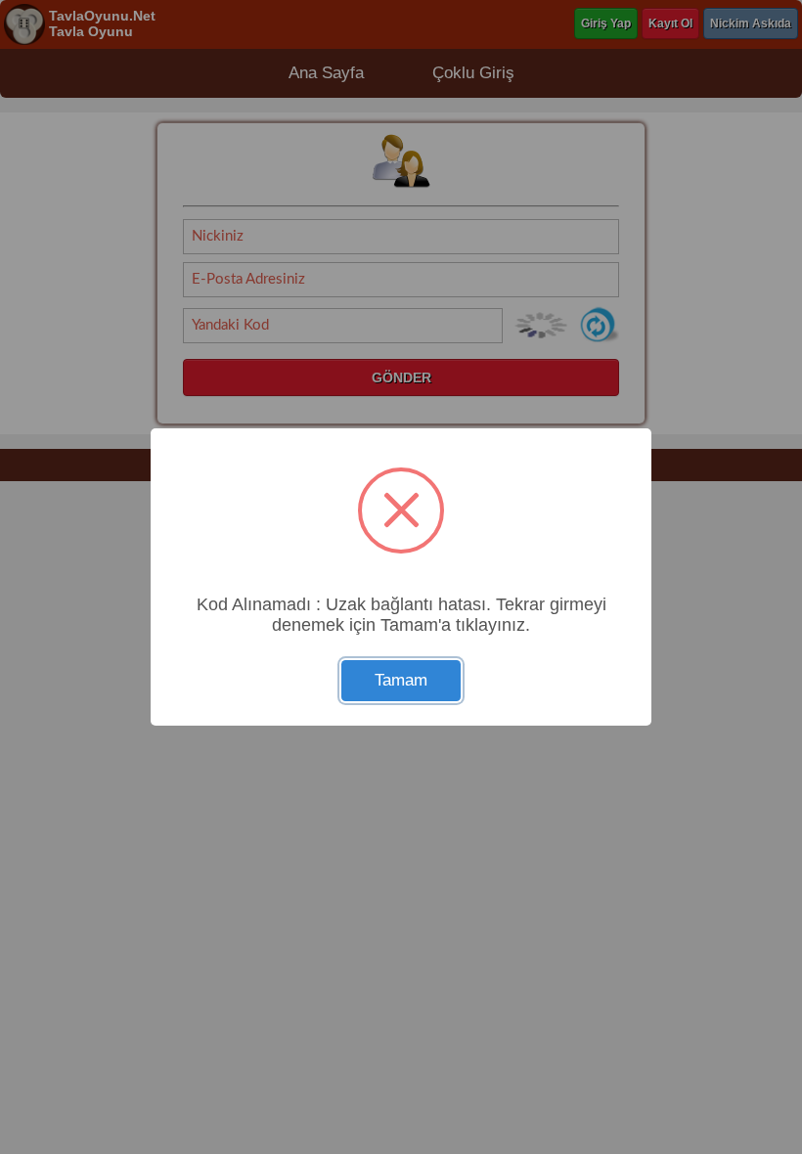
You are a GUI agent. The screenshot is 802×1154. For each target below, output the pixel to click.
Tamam (401, 680)
